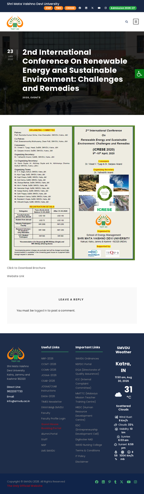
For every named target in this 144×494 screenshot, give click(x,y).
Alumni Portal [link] (49, 434)
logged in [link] (40, 311)
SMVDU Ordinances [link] (87, 358)
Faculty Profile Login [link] (53, 418)
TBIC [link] (58, 8)
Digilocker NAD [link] (84, 439)
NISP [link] (43, 445)
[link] (139, 73)
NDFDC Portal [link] (83, 364)
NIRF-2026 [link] (47, 358)
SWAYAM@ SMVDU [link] (52, 407)
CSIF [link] (48, 8)
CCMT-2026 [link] (48, 364)
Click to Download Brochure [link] (26, 268)
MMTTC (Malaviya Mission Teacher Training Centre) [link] (86, 398)
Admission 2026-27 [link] (123, 8)
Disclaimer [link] (82, 461)
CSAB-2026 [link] (48, 381)
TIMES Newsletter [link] (51, 401)
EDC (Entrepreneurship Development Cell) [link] (87, 430)
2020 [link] (25, 97)
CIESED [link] (70, 8)
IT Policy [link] (80, 456)
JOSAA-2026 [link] (49, 375)
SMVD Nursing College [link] (89, 445)
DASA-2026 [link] (48, 396)
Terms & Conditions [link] (88, 450)
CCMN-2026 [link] (48, 370)
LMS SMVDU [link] (48, 450)
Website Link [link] (15, 276)
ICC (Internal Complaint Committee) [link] (83, 384)
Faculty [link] (45, 413)
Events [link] (36, 97)
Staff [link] (44, 439)
